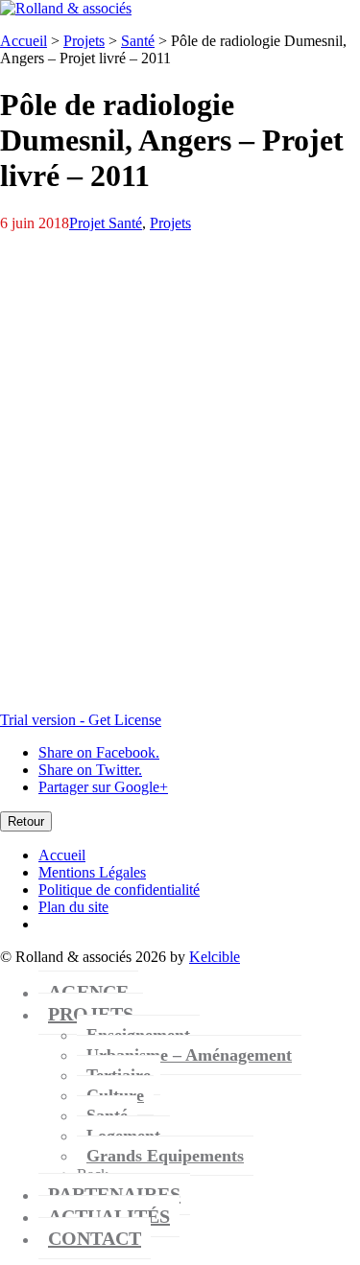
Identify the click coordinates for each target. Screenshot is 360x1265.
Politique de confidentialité (119, 889)
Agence (88, 991)
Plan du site (73, 907)
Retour (26, 821)
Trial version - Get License (80, 720)
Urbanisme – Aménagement (189, 1055)
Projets (84, 41)
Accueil (23, 41)
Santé (138, 41)
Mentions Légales (92, 872)
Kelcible (214, 957)
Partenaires (114, 1194)
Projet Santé (105, 223)
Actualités (109, 1216)
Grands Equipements (165, 1155)
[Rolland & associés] (66, 8)
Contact (94, 1238)
